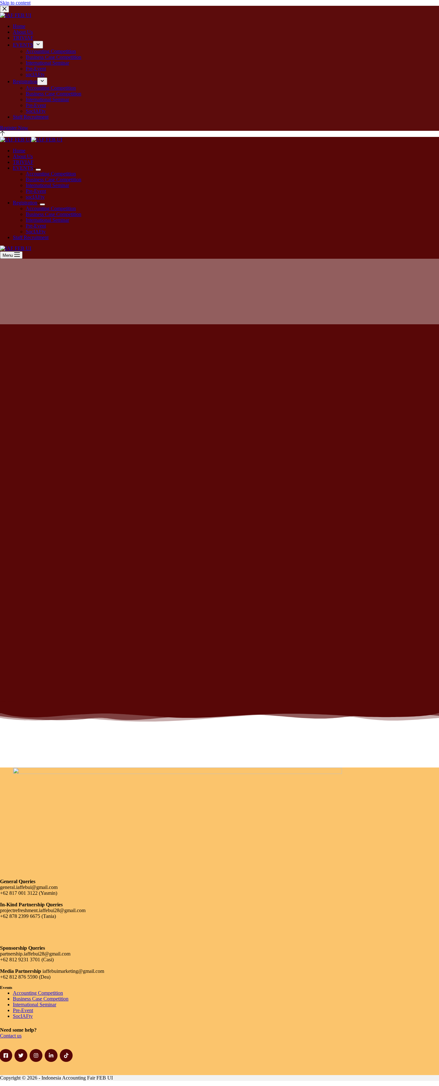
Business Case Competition (40, 998)
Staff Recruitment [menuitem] (31, 117)
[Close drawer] (4, 9)
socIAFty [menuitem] (35, 74)
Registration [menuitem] (25, 81)
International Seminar (34, 1004)
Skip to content (15, 2)
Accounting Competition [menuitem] (51, 51)
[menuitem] (38, 45)
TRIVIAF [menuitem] (23, 37)
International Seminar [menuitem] (47, 63)
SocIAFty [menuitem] (36, 111)
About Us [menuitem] (23, 32)
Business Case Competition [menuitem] (53, 57)
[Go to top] (2, 134)
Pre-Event (23, 1010)
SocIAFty (23, 1016)
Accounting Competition (38, 993)
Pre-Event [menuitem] (36, 68)
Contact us (11, 1035)
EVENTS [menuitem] (23, 45)
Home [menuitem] (19, 26)
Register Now (14, 127)
